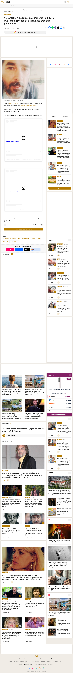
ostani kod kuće (14, 241)
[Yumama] (55, 662)
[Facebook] (50, 64)
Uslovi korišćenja (50, 664)
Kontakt (31, 664)
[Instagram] (55, 64)
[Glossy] (32, 662)
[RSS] (64, 64)
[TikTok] (59, 64)
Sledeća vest (36, 224)
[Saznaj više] (69, 473)
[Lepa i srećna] (37, 662)
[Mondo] (16, 662)
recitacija (5, 241)
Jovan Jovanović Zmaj (24, 238)
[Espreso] (22, 662)
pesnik (33, 238)
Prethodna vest (11, 224)
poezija (14, 238)
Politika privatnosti (42, 664)
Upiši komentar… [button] (11, 435)
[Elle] (26, 662)
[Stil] (2, 2)
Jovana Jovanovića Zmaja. (28, 105)
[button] (42, 28)
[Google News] (68, 64)
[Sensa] (49, 662)
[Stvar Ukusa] (62, 662)
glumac (38, 238)
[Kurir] (10, 662)
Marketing (26, 664)
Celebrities (12, 10)
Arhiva (35, 664)
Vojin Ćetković (13, 103)
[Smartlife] (43, 662)
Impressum (21, 664)
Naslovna (6, 10)
